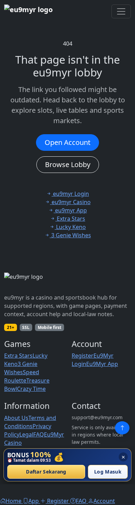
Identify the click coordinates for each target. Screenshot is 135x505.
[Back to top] (122, 427)
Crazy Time (31, 389)
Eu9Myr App (102, 364)
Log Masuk (108, 472)
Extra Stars (18, 355)
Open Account (67, 142)
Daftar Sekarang (46, 472)
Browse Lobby (67, 164)
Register (82, 355)
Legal (26, 434)
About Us (16, 418)
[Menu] (121, 11)
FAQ (38, 434)
